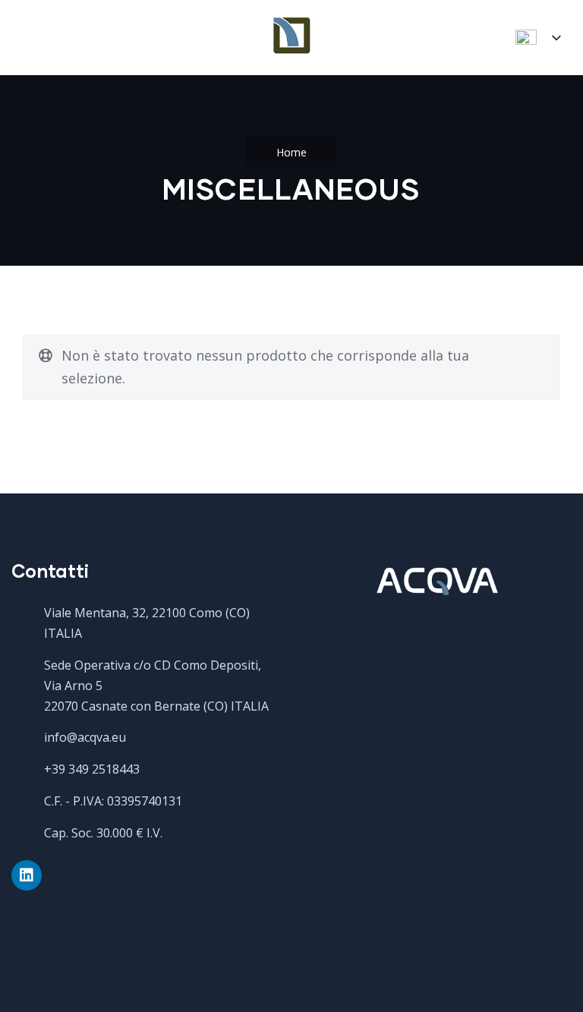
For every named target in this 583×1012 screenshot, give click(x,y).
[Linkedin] (26, 875)
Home (291, 152)
